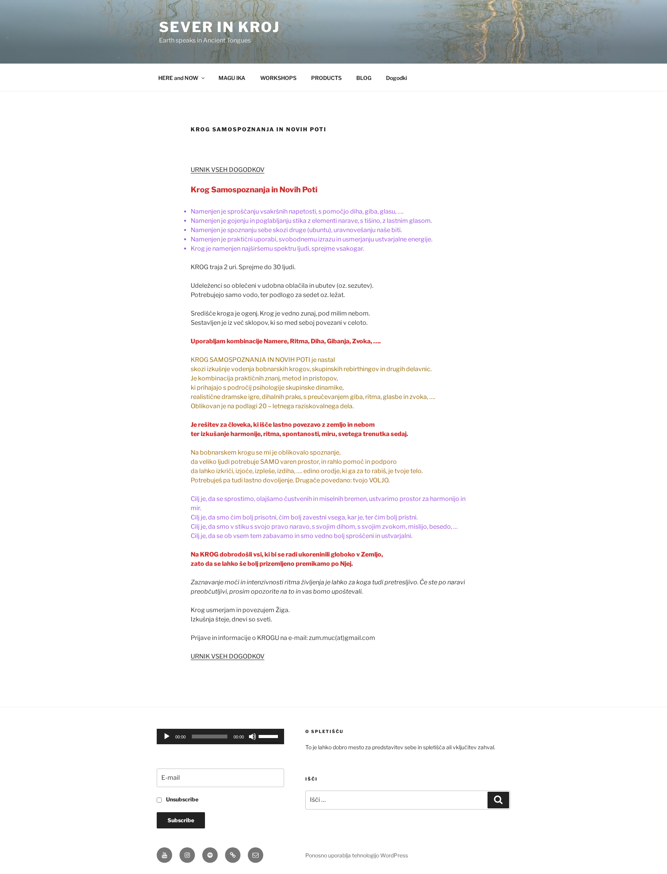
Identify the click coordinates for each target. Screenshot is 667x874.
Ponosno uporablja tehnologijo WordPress (356, 855)
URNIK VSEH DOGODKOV (227, 169)
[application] (220, 736)
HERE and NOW (178, 78)
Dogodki (396, 78)
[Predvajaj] (167, 736)
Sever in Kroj (219, 27)
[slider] (269, 736)
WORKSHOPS (278, 78)
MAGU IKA (231, 78)
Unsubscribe (181, 799)
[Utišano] (252, 736)
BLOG (363, 78)
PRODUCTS (326, 78)
